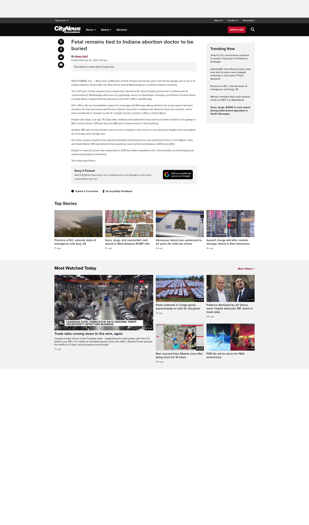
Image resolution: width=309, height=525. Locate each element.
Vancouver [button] (60, 20)
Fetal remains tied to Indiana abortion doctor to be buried (132, 45)
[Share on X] (61, 42)
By (79, 56)
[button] (218, 20)
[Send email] (61, 65)
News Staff (81, 56)
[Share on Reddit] (61, 57)
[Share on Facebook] (61, 49)
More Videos (245, 268)
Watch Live (236, 29)
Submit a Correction (86, 191)
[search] (253, 29)
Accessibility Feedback (119, 191)
